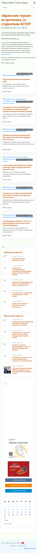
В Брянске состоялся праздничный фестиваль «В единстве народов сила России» (17, 195)
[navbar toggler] (34, 2)
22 (25, 512)
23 (30, 512)
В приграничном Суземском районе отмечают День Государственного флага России (17, 167)
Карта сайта (22, 546)
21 (21, 512)
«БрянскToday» (6, 54)
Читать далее (7, 91)
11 (9, 509)
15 (25, 509)
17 (5, 512)
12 (13, 509)
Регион (20, 28)
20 (17, 512)
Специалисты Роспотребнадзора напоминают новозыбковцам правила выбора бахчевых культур (17, 109)
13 (17, 509)
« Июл (6, 520)
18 (9, 512)
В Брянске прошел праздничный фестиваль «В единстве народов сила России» (16, 137)
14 (21, 509)
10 (5, 509)
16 (30, 509)
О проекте (13, 546)
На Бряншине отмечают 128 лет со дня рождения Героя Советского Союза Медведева (17, 223)
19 (13, 512)
